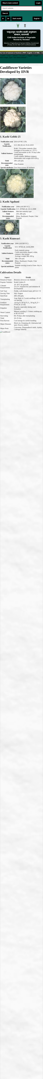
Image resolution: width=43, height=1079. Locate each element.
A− (3, 18)
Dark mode (17, 18)
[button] (21, 60)
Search (5, 13)
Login (38, 3)
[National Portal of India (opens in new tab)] (25, 26)
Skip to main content (10, 3)
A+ (8, 18)
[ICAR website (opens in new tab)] (18, 26)
